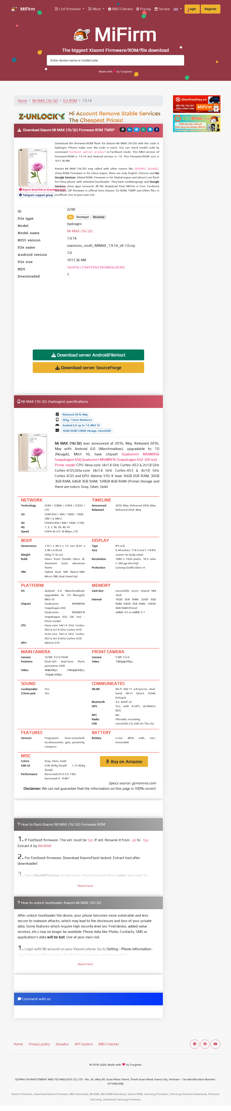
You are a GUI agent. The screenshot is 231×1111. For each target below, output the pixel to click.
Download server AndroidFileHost (90, 354)
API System (84, 1044)
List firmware (70, 9)
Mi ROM (94, 1094)
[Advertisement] (88, 310)
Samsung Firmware (156, 1094)
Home (22, 100)
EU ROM (70, 100)
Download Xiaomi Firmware (51, 1094)
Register (211, 9)
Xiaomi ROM (134, 1094)
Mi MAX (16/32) (45, 100)
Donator (62, 1044)
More (97, 9)
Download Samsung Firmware (121, 1099)
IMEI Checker (122, 9)
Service (164, 9)
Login (192, 9)
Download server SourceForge (90, 367)
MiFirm (27, 8)
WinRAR (44, 846)
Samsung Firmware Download (188, 1094)
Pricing (145, 9)
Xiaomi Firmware (22, 1094)
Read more (85, 885)
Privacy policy (39, 1044)
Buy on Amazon (126, 761)
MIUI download (79, 1094)
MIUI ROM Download (113, 1094)
